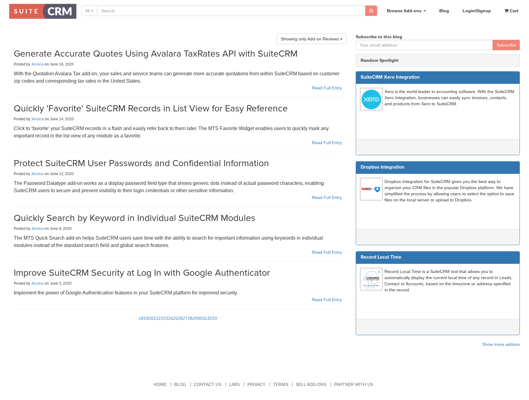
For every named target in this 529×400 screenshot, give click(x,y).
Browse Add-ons (405, 10)
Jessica (37, 64)
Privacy (256, 384)
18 (141, 318)
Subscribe (506, 45)
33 (214, 318)
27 (185, 318)
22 (160, 318)
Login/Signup (477, 10)
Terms (280, 384)
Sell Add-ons (311, 384)
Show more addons (501, 344)
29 (195, 318)
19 (146, 318)
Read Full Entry (327, 87)
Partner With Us (353, 384)
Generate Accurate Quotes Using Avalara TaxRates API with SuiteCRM (156, 53)
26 (180, 318)
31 (204, 318)
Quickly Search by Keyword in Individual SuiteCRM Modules (134, 218)
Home (160, 384)
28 (190, 318)
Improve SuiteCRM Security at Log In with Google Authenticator (142, 273)
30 (199, 318)
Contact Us (207, 384)
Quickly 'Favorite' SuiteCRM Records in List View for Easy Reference (151, 108)
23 (165, 318)
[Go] (371, 11)
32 (209, 318)
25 (175, 318)
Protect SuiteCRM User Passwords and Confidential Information (141, 163)
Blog (444, 10)
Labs (234, 384)
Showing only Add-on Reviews (310, 38)
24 (170, 318)
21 (155, 318)
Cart (513, 10)
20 (150, 318)
